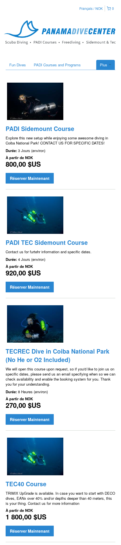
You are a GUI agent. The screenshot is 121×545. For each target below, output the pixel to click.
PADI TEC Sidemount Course (47, 242)
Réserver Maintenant (30, 178)
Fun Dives (17, 64)
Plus (104, 64)
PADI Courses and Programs (57, 64)
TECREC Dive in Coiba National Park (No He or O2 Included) (57, 355)
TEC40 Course (26, 484)
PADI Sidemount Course (40, 128)
